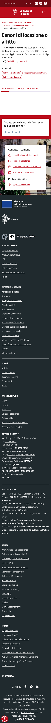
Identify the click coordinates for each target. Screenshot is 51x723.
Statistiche (6, 611)
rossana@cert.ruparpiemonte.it (21, 454)
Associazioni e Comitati (12, 427)
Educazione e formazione (13, 322)
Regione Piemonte (10, 3)
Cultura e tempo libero (12, 318)
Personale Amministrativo (13, 272)
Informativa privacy (10, 589)
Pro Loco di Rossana (11, 643)
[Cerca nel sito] (43, 12)
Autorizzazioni (8, 309)
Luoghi (5, 405)
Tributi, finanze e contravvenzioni (16, 344)
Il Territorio (6, 409)
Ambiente (6, 296)
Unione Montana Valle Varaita (15, 639)
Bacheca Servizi (9, 580)
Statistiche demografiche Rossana (17, 661)
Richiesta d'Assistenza (12, 576)
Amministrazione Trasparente (21, 22)
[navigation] (5, 12)
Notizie (5, 368)
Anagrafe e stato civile (12, 300)
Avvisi (4, 385)
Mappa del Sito (8, 615)
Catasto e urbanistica (11, 313)
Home (4, 22)
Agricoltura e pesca (10, 291)
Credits (5, 602)
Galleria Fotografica (10, 413)
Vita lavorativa (8, 353)
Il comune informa (10, 376)
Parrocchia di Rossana (11, 648)
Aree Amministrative (11, 254)
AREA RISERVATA (25, 719)
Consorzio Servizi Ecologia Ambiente (18, 652)
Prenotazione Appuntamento (15, 567)
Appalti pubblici (8, 304)
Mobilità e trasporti (10, 335)
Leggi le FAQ (7, 563)
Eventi (4, 400)
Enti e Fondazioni (9, 268)
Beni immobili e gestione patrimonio (18, 25)
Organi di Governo (10, 250)
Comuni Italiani (8, 665)
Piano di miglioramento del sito (15, 558)
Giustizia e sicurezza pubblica (14, 326)
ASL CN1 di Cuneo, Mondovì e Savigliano (20, 656)
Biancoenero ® (27, 712)
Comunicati (7, 381)
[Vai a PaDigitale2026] (18, 236)
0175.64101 (10, 441)
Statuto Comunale (10, 584)
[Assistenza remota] (28, 705)
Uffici (4, 259)
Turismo (5, 348)
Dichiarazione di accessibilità (14, 554)
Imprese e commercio (11, 331)
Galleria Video (8, 418)
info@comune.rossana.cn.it (20, 457)
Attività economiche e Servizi (15, 422)
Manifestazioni (8, 372)
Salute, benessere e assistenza (15, 340)
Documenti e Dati (9, 263)
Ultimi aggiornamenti (11, 606)
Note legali (6, 593)
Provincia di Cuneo (10, 635)
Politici (4, 276)
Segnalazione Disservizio (13, 571)
